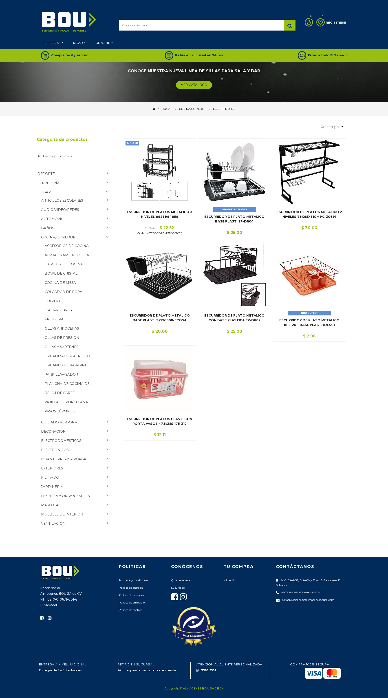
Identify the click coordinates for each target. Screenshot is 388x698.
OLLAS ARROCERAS (62, 328)
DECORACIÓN (53, 431)
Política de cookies (130, 610)
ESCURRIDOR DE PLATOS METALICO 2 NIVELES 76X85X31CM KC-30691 (309, 214)
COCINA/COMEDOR (58, 237)
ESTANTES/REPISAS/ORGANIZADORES (68, 459)
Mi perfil (229, 580)
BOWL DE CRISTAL (61, 273)
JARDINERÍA (52, 486)
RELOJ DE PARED (60, 393)
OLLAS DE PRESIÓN (62, 337)
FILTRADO (50, 477)
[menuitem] (53, 43)
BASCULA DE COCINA (64, 264)
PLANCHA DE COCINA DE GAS (70, 383)
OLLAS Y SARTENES (61, 347)
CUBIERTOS (55, 301)
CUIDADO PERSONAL (60, 422)
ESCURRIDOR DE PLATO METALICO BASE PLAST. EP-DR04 (234, 219)
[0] (307, 22)
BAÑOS (47, 228)
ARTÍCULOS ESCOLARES (62, 200)
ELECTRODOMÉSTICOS (61, 440)
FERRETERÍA (48, 183)
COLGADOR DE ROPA (63, 292)
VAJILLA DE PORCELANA (66, 402)
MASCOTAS (50, 505)
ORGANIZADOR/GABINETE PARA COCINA (70, 365)
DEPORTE (46, 174)
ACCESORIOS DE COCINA (67, 246)
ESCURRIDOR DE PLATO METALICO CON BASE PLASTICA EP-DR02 (234, 317)
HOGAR (44, 192)
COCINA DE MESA (60, 282)
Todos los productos (54, 156)
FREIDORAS (55, 319)
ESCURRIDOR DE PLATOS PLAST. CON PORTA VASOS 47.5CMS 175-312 (159, 421)
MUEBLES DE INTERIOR (62, 514)
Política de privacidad (132, 595)
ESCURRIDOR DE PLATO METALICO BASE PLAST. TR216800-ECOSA (160, 317)
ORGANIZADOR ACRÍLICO (67, 356)
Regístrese (336, 22)
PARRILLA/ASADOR (61, 374)
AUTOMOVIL (52, 219)
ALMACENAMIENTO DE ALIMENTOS (70, 255)
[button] (332, 127)
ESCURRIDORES (58, 310)
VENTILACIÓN (53, 523)
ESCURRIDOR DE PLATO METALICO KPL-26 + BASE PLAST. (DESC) (309, 322)
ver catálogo (194, 85)
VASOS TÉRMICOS (60, 411)
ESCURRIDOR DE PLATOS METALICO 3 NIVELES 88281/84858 (159, 214)
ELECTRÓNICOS (55, 450)
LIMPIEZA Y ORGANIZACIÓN (65, 496)
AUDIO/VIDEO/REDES (60, 209)
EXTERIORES (52, 468)
